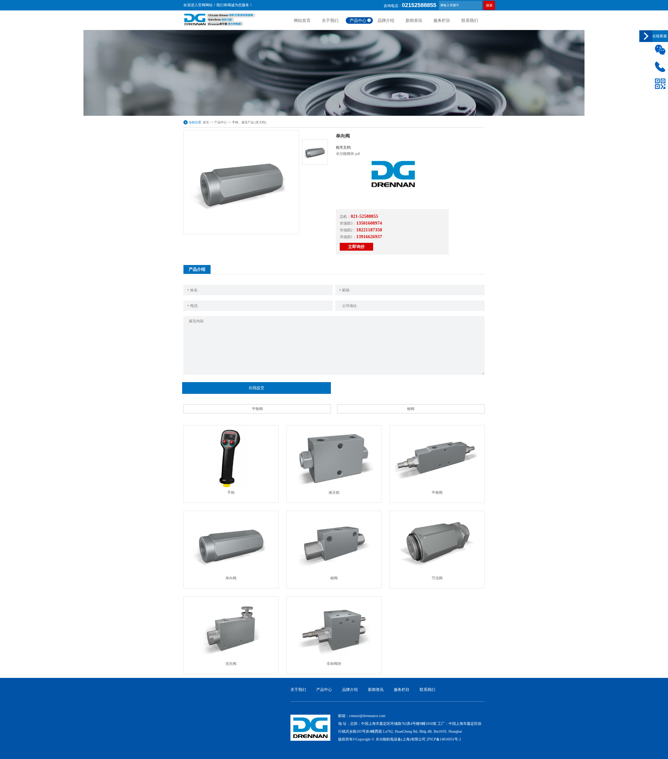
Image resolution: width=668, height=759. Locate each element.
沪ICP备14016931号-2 (444, 739)
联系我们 (469, 20)
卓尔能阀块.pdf (348, 154)
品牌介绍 (386, 20)
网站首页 (302, 20)
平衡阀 (257, 409)
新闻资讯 (413, 20)
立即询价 (356, 246)
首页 (206, 122)
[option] (241, 182)
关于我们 (330, 20)
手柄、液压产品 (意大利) (249, 122)
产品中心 (358, 20)
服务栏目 (441, 20)
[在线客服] (645, 36)
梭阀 (410, 409)
